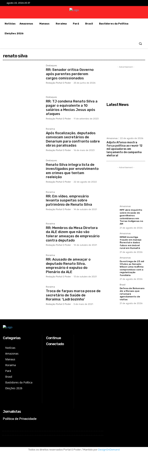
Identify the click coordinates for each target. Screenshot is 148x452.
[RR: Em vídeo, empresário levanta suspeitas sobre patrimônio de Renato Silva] (22, 204)
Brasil (122, 285)
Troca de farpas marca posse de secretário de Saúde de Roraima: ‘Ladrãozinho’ (73, 295)
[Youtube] (138, 3)
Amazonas (112, 138)
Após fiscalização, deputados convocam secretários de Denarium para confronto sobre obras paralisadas (73, 139)
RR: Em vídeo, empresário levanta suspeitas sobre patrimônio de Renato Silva (69, 200)
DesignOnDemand (109, 449)
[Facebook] (120, 3)
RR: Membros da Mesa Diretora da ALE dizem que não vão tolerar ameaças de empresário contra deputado (73, 234)
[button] (140, 43)
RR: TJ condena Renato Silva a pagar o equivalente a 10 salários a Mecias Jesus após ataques (72, 107)
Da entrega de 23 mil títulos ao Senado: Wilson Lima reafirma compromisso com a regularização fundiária (132, 268)
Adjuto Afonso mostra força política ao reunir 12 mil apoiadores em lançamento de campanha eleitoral (124, 149)
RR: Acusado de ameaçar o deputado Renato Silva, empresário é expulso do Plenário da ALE (68, 265)
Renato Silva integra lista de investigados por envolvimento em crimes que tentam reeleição (72, 171)
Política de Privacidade (20, 419)
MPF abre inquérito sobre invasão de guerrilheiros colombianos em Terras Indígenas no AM (131, 217)
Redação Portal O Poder (58, 83)
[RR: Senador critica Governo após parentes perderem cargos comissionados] (22, 77)
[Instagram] (126, 3)
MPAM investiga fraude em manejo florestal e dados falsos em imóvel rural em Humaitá (130, 243)
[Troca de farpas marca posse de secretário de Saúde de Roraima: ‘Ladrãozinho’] (22, 299)
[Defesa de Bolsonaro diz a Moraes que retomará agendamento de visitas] (112, 289)
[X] (132, 3)
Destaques (51, 66)
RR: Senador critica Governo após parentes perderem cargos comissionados (70, 74)
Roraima (50, 129)
